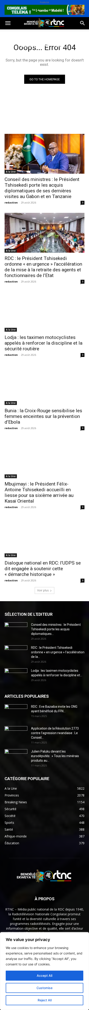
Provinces (12, 67)
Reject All (45, 1000)
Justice (61, 45)
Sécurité (11, 56)
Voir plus (43, 590)
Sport (52, 35)
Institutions (36, 56)
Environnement (35, 45)
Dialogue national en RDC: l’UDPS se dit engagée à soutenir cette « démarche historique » (43, 568)
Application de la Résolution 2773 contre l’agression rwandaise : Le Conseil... (55, 733)
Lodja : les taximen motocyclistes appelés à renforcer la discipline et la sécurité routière (43, 343)
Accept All (44, 975)
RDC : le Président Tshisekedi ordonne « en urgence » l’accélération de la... (57, 652)
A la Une (11, 171)
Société (33, 35)
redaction (11, 202)
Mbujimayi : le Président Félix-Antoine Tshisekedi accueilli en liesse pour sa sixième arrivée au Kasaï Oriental (39, 492)
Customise (44, 988)
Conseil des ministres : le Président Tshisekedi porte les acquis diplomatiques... (56, 629)
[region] (44, 971)
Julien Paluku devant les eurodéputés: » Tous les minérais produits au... (55, 756)
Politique (12, 35)
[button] (7, 23)
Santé (9, 45)
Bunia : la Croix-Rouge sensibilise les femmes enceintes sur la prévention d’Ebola (43, 416)
